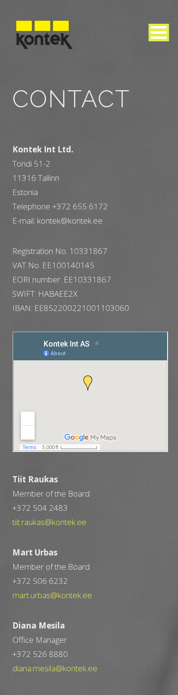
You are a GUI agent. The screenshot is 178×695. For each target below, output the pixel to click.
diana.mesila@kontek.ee (54, 668)
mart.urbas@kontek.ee (52, 595)
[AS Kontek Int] (44, 34)
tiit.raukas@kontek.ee (49, 522)
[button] (159, 32)
